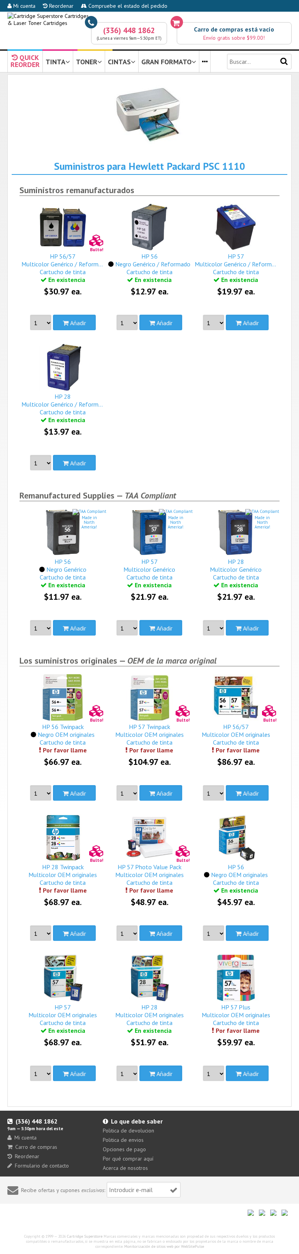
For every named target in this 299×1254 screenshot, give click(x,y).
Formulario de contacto (42, 1165)
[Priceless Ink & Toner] (149, 19)
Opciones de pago (124, 1149)
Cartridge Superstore (84, 1236)
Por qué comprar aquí (128, 1158)
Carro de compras (36, 1146)
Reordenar (60, 5)
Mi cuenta (23, 5)
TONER (86, 61)
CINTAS (119, 61)
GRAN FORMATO (166, 61)
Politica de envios (123, 1139)
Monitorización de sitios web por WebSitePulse (164, 1246)
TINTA (55, 61)
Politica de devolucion (128, 1130)
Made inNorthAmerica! (89, 522)
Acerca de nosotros (125, 1167)
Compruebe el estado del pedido (127, 5)
